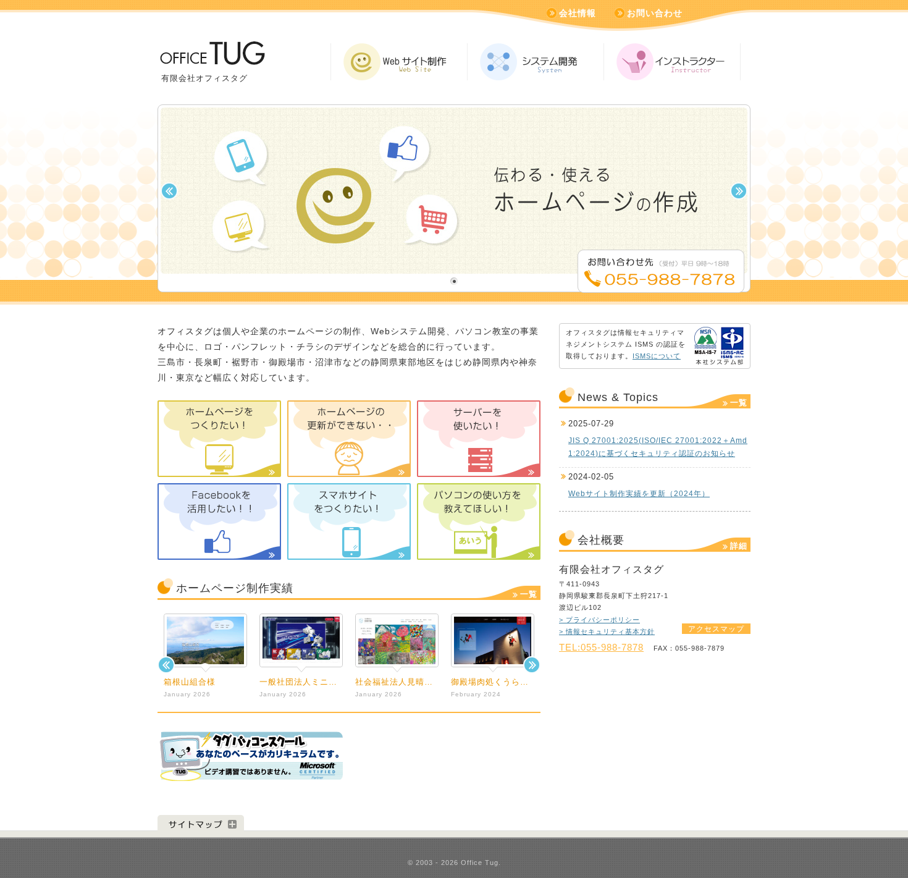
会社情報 (577, 13)
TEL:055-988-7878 (601, 647)
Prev (166, 664)
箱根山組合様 (190, 681)
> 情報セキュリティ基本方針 (607, 631)
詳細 (738, 546)
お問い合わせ (655, 13)
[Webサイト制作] (399, 61)
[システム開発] (535, 61)
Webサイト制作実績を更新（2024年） (639, 493)
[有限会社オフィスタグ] (212, 57)
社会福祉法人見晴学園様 (402, 681)
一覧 (528, 594)
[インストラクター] (672, 61)
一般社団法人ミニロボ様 (307, 681)
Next (531, 664)
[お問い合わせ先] (661, 285)
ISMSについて (657, 356)
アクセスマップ (716, 629)
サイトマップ (201, 823)
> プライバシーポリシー (599, 619)
